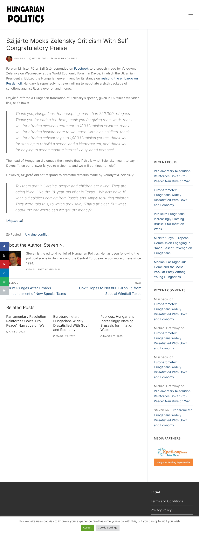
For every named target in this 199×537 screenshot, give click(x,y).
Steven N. (19, 58)
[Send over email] (4, 281)
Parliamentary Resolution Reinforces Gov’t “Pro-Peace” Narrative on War (26, 320)
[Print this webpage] (4, 290)
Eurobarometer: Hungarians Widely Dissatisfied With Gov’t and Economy (71, 323)
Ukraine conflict (65, 58)
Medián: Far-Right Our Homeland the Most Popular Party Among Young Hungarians (170, 269)
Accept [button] (87, 527)
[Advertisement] (173, 95)
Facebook (81, 68)
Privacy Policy (161, 510)
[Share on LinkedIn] (4, 272)
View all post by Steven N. (43, 269)
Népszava (14, 221)
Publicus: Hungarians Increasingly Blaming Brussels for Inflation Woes (117, 323)
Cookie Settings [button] (107, 527)
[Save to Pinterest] (4, 264)
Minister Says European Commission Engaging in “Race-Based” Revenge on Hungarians (173, 245)
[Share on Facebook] (4, 246)
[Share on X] (4, 255)
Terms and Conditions (167, 501)
